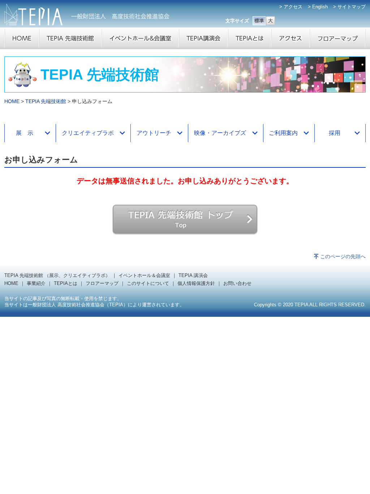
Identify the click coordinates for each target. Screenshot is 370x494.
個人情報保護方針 (196, 283)
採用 (334, 133)
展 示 (24, 133)
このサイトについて (148, 283)
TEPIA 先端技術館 (45, 101)
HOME (12, 101)
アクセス (293, 6)
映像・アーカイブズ (220, 133)
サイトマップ (351, 6)
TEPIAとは (65, 283)
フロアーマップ (102, 283)
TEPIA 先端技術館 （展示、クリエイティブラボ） (57, 275)
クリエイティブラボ (88, 133)
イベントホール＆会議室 (144, 275)
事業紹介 (36, 283)
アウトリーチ (154, 133)
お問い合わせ (237, 283)
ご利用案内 (283, 133)
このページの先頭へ (343, 256)
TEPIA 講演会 (193, 275)
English (320, 6)
